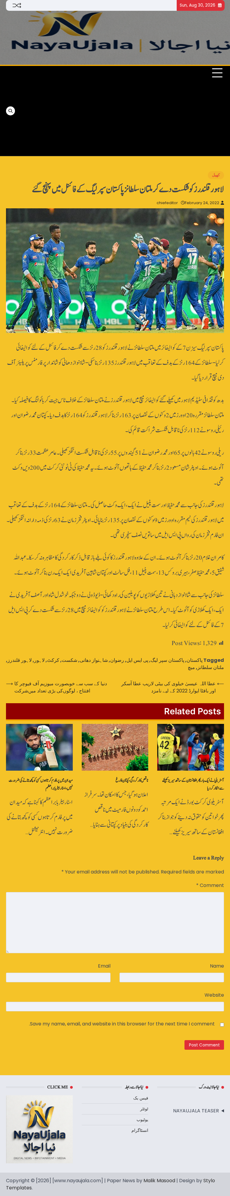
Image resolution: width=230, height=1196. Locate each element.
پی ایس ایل (137, 660)
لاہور (39, 660)
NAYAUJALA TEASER (196, 1110)
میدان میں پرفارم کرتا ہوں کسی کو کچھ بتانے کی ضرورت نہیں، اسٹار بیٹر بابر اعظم (41, 784)
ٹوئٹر (144, 1109)
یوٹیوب (142, 1120)
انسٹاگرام (139, 1130)
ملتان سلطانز (210, 667)
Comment (210, 885)
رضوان (117, 660)
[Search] (10, 110)
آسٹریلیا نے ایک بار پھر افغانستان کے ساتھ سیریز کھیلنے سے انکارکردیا (193, 784)
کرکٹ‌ (53, 660)
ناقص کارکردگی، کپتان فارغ (132, 780)
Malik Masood (159, 1180)
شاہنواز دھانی (94, 660)
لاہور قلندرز (19, 660)
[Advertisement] (67, 111)
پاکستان (194, 660)
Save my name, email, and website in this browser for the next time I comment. (122, 1023)
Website (214, 995)
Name (217, 965)
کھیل (216, 174)
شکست (69, 660)
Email (104, 965)
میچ (191, 667)
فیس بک (140, 1098)
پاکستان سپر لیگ (167, 660)
